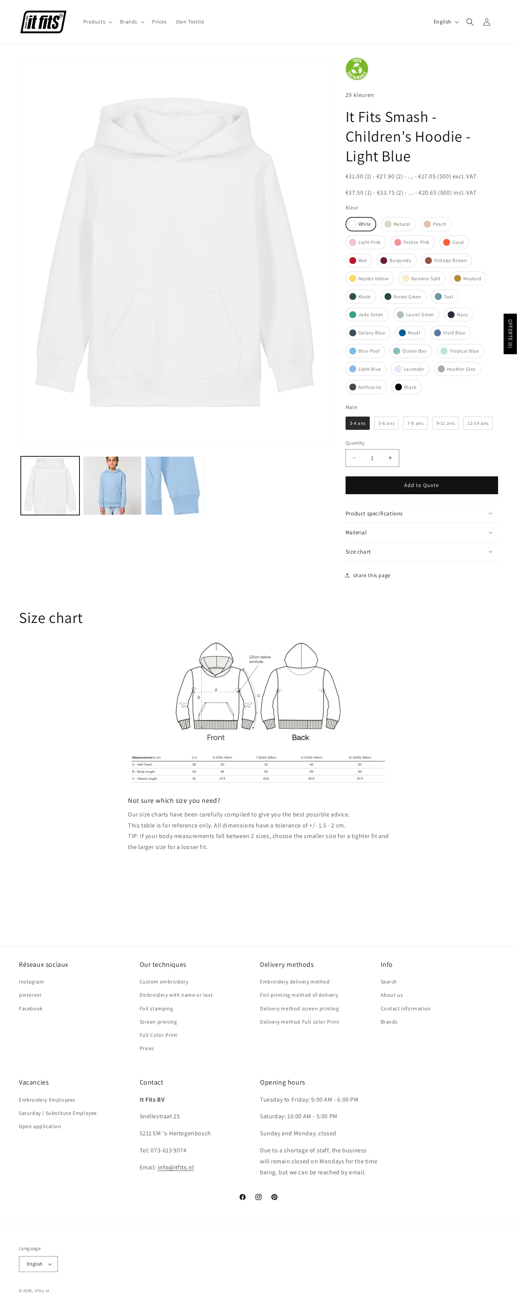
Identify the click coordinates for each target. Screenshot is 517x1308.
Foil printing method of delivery (299, 994)
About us (392, 994)
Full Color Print (159, 1035)
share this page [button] (372, 575)
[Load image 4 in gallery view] (174, 485)
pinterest (30, 994)
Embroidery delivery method (295, 981)
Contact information (406, 1008)
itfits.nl (42, 1290)
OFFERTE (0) (510, 333)
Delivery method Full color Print (299, 1021)
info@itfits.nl (176, 1167)
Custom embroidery (164, 981)
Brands (389, 1021)
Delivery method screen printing (299, 1008)
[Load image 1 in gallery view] (50, 485)
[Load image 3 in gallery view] (112, 485)
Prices (147, 1048)
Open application (40, 1126)
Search (389, 981)
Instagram (31, 981)
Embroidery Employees (47, 1099)
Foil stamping (156, 1008)
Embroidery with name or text (176, 994)
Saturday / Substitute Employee (58, 1113)
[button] (97, 22)
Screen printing (158, 1021)
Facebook (31, 1008)
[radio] (361, 224)
